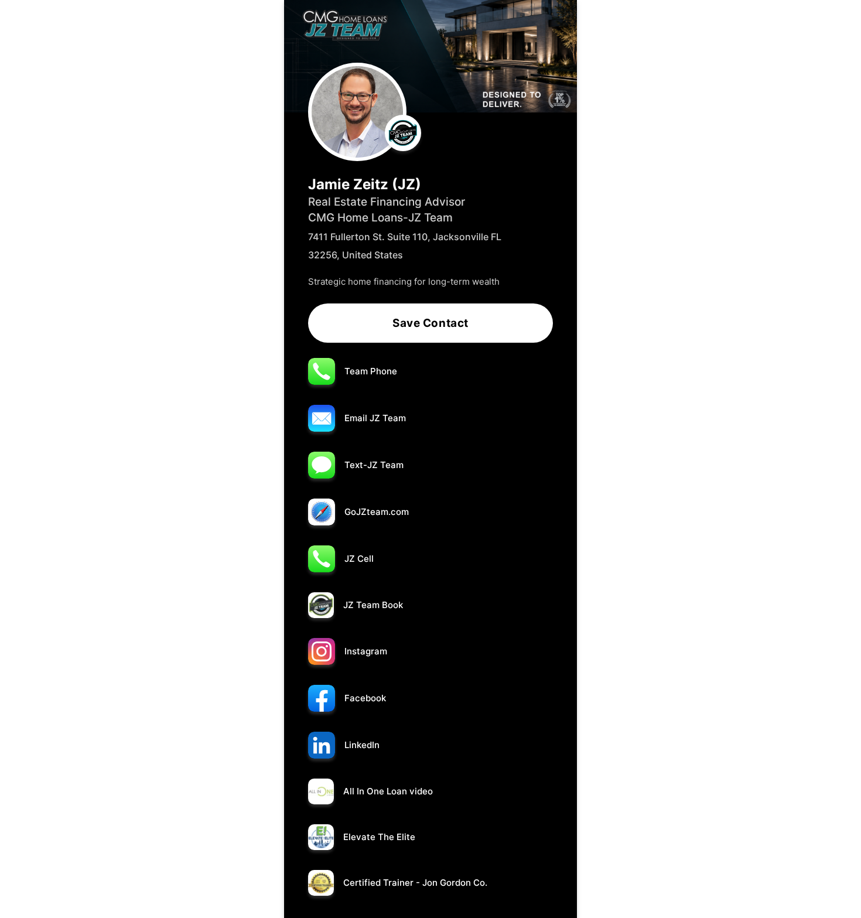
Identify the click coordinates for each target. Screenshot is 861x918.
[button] (430, 367)
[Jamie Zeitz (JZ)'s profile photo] (357, 112)
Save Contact (430, 323)
